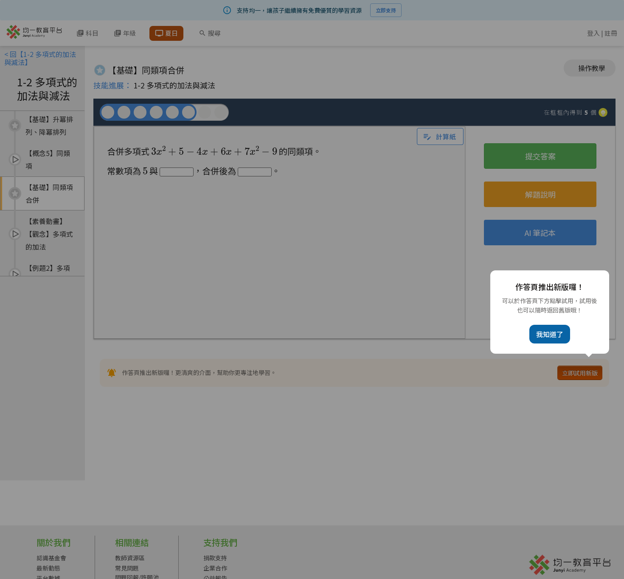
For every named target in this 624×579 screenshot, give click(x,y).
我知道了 (549, 334)
